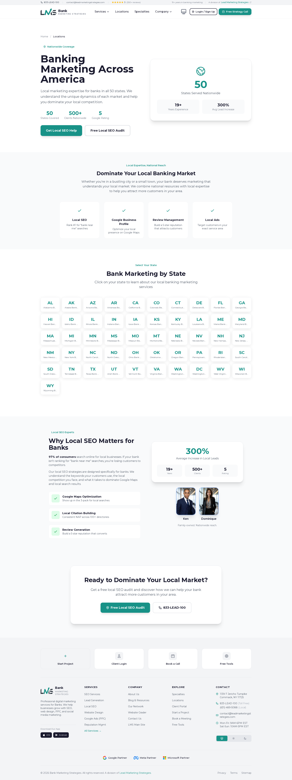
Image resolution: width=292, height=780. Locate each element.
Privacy (221, 772)
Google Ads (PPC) (95, 718)
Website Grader (137, 712)
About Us (133, 694)
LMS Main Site (136, 724)
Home (44, 36)
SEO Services (92, 694)
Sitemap (246, 772)
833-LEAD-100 (234, 703)
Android (63, 735)
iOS (48, 735)
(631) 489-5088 (233, 707)
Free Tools (178, 724)
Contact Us (134, 718)
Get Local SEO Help (61, 130)
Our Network (135, 706)
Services (100, 11)
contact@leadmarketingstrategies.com (85, 2)
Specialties (142, 11)
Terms (233, 772)
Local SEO (90, 706)
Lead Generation (94, 700)
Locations (122, 11)
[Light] (233, 738)
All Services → (92, 730)
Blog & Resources (138, 700)
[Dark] (245, 738)
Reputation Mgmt (95, 724)
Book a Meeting (181, 718)
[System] (221, 738)
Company (162, 11)
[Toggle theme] (184, 12)
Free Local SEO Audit (108, 130)
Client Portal (179, 706)
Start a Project (180, 712)
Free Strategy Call (237, 11)
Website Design (93, 712)
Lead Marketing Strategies (135, 772)
